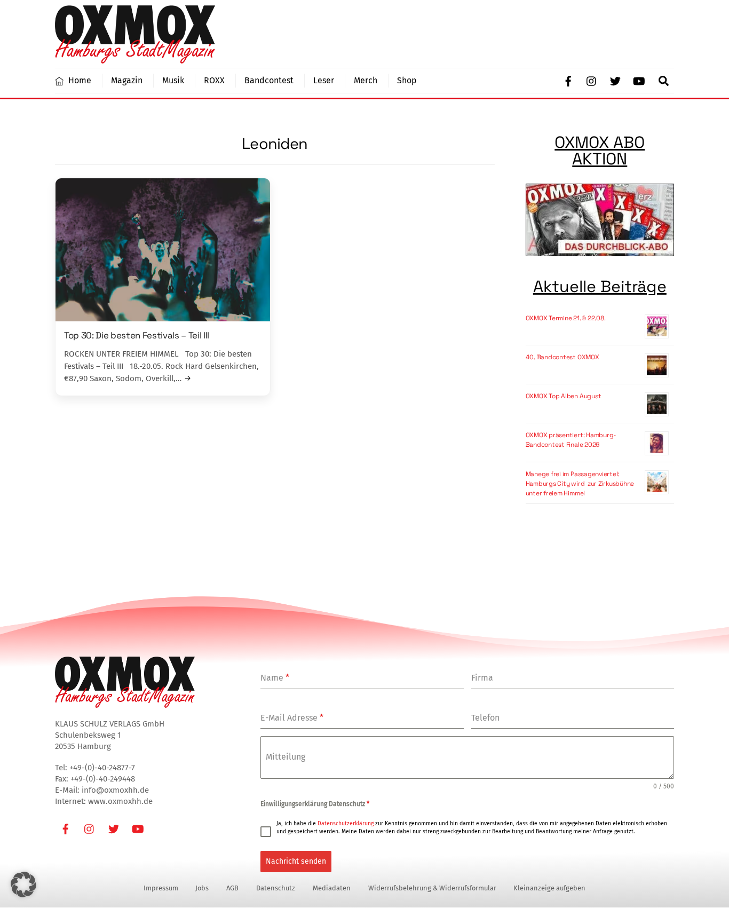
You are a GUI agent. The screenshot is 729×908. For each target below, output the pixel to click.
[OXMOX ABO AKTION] (600, 221)
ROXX (214, 80)
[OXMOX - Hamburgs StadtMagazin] (135, 58)
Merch (365, 80)
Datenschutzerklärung (346, 823)
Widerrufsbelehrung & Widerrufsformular (432, 888)
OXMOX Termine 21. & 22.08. (566, 318)
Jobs (202, 888)
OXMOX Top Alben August (563, 396)
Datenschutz (275, 888)
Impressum (161, 888)
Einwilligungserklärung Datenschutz (314, 804)
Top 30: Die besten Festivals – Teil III (136, 335)
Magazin (126, 80)
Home (78, 80)
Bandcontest (269, 80)
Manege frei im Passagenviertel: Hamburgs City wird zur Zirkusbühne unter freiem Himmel (580, 484)
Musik (173, 80)
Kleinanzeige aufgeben (549, 888)
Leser (323, 80)
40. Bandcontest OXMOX (562, 357)
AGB (232, 888)
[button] (23, 884)
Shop (407, 80)
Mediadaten (332, 888)
